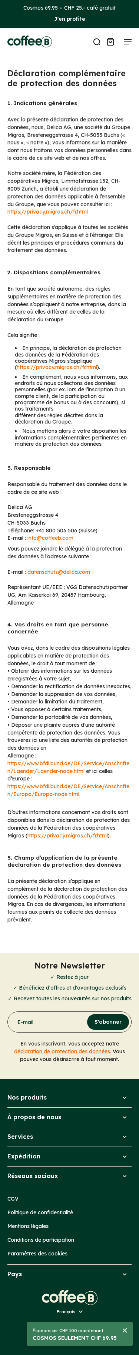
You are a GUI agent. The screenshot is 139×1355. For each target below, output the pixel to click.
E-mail (25, 1022)
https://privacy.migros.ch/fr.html (47, 211)
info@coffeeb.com (50, 538)
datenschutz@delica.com (58, 572)
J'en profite (69, 19)
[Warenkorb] (110, 41)
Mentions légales (28, 1226)
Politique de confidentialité (40, 1212)
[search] (97, 41)
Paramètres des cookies (37, 1253)
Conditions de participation (40, 1240)
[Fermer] (125, 1330)
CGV (13, 1198)
